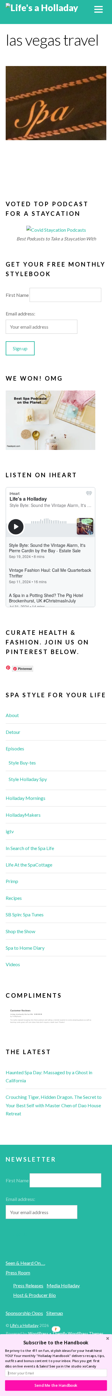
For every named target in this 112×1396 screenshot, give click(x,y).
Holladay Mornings (25, 798)
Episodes (15, 748)
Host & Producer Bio (34, 1295)
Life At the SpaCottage (29, 864)
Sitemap (54, 1313)
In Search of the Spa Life (30, 848)
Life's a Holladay (24, 1325)
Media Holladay (63, 1285)
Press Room (18, 1272)
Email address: (20, 313)
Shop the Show (20, 931)
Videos (13, 964)
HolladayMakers (23, 815)
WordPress (38, 1333)
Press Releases (28, 1285)
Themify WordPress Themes (77, 1333)
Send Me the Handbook (56, 1385)
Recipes (14, 898)
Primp (12, 881)
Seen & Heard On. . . (25, 1263)
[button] (56, 1342)
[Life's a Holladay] (42, 7)
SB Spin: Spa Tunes (25, 914)
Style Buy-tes (22, 762)
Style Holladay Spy (28, 779)
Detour (13, 732)
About (12, 715)
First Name (17, 295)
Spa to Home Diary (25, 948)
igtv (10, 831)
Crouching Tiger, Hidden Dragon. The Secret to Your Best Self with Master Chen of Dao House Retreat (54, 1105)
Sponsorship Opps (24, 1313)
